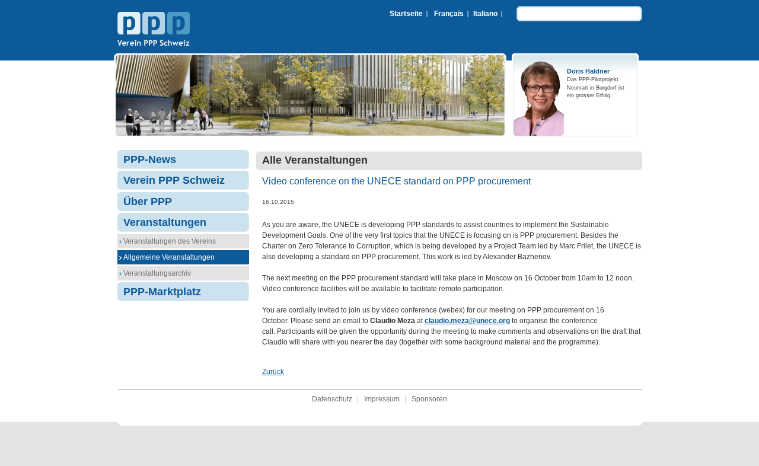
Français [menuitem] (449, 13)
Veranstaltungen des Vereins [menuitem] (169, 241)
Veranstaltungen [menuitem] (164, 222)
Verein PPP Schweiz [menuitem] (174, 180)
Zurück (273, 372)
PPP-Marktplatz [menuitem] (162, 292)
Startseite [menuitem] (406, 13)
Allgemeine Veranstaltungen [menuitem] (169, 257)
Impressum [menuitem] (382, 399)
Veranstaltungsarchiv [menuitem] (157, 273)
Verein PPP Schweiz (153, 30)
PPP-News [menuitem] (149, 159)
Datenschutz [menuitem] (332, 399)
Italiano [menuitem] (485, 13)
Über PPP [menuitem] (147, 202)
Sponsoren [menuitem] (429, 399)
